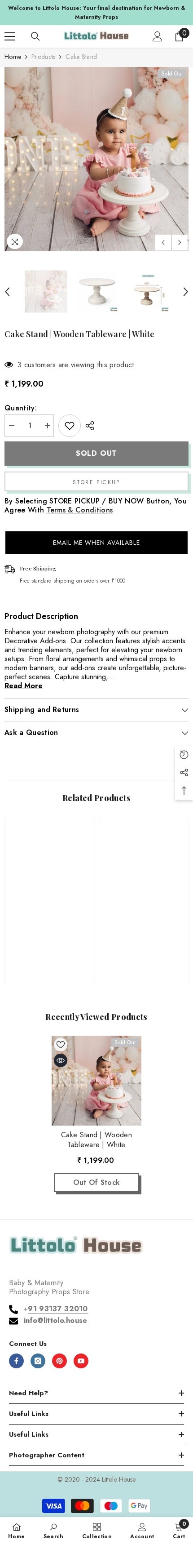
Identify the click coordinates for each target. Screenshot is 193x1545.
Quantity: (20, 408)
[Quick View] (60, 1060)
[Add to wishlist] (69, 425)
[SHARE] (87, 425)
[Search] (35, 36)
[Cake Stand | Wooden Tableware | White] (96, 1081)
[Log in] (157, 36)
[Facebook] (16, 1361)
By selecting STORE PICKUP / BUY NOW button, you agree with (95, 506)
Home (12, 56)
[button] (163, 242)
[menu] (9, 36)
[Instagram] (38, 1361)
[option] (96, 12)
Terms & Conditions (80, 510)
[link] (49, 950)
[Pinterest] (59, 1361)
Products (43, 56)
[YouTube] (81, 1361)
